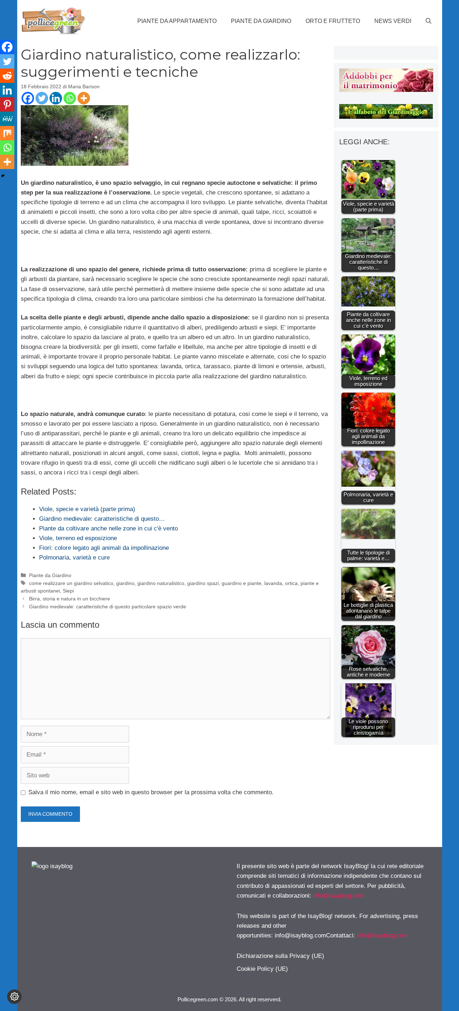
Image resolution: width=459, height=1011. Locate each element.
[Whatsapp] (69, 98)
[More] (83, 98)
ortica (291, 583)
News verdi (392, 21)
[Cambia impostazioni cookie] (14, 996)
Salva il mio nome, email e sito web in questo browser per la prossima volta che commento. (151, 792)
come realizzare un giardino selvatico (71, 583)
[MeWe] (7, 119)
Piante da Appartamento (177, 21)
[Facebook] (28, 98)
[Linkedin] (55, 98)
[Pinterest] (7, 104)
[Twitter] (42, 98)
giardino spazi (203, 583)
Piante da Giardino (261, 21)
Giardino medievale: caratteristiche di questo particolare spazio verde (107, 606)
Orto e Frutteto (333, 21)
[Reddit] (7, 76)
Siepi (68, 591)
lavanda (273, 583)
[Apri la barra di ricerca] (428, 21)
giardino (125, 583)
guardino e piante (241, 583)
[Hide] (3, 176)
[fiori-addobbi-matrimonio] (386, 89)
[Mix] (7, 133)
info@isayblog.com (338, 895)
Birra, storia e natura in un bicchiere (69, 599)
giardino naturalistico (160, 583)
